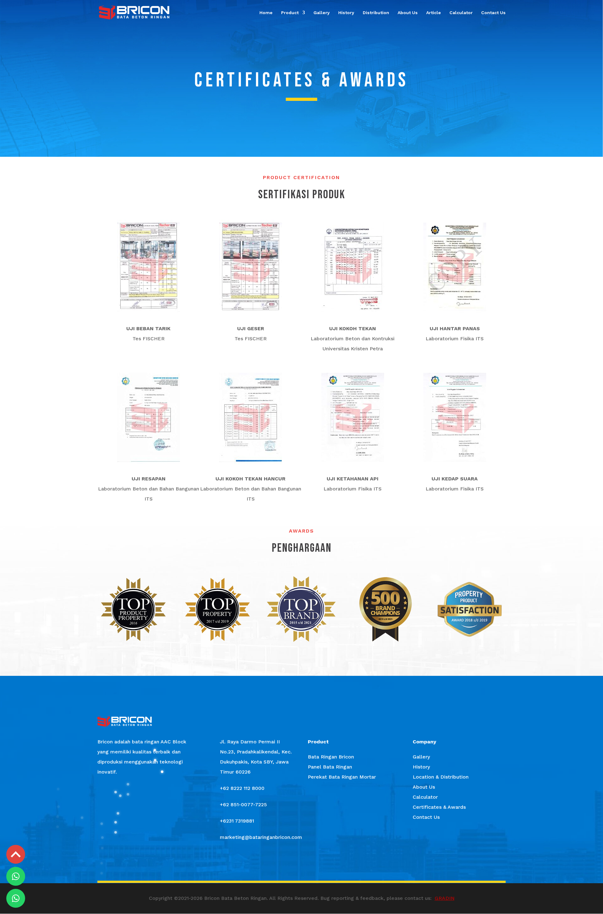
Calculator (461, 12)
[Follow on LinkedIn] (338, 865)
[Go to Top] (15, 854)
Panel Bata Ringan (330, 767)
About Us (408, 12)
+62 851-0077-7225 (243, 804)
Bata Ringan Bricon (331, 757)
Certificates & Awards (439, 807)
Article (433, 12)
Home (266, 12)
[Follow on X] (301, 865)
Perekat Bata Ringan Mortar (342, 777)
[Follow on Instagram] (283, 865)
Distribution (376, 12)
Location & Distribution (441, 777)
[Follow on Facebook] (265, 865)
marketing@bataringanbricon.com (261, 837)
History (346, 12)
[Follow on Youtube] (320, 865)
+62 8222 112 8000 (242, 788)
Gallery (321, 12)
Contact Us (493, 12)
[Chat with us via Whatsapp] (15, 876)
